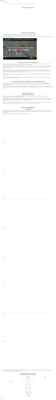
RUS (4, 2)
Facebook (29, 395)
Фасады (5, 3)
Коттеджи (9, 3)
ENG (7, 2)
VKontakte (28, 396)
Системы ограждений (28, 391)
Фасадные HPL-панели (28, 387)
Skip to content (2, 0)
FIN (6, 2)
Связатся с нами (28, 375)
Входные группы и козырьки (28, 384)
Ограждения (28, 3)
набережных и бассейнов (25, 103)
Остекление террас (28, 380)
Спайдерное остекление (28, 389)
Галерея (33, 3)
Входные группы (23, 3)
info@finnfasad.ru (28, 394)
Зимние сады (18, 3)
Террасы (13, 3)
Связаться (1, 398)
